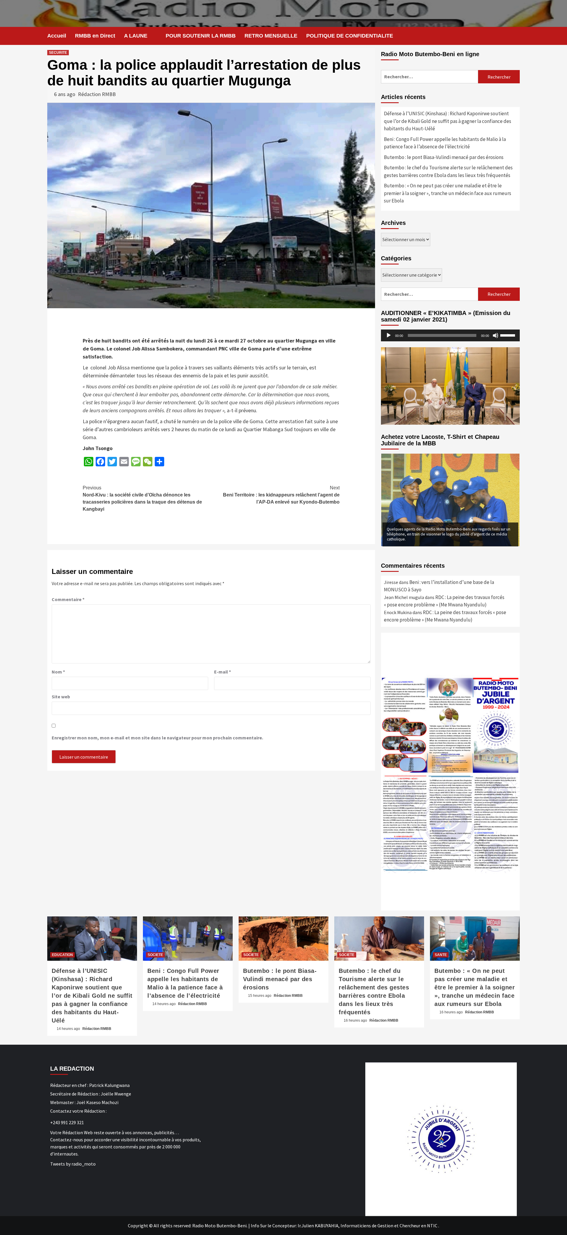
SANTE (441, 955)
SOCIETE (155, 955)
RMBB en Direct (95, 36)
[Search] (516, 35)
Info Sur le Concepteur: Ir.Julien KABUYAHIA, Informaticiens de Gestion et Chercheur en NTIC (344, 1225)
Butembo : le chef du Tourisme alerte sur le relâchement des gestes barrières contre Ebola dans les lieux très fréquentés (448, 171)
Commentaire (68, 599)
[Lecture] (389, 335)
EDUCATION (62, 955)
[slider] (508, 335)
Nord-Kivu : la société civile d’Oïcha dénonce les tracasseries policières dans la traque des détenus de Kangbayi (142, 498)
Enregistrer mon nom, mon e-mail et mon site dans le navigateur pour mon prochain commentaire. (157, 738)
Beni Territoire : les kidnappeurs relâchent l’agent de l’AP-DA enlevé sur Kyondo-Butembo (281, 494)
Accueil (56, 36)
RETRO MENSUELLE (271, 36)
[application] (450, 335)
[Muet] (495, 335)
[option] (450, 499)
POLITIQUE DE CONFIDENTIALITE (349, 36)
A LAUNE (135, 36)
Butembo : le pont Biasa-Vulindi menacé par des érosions (444, 157)
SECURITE (58, 53)
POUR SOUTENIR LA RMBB (201, 36)
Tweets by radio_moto (73, 1164)
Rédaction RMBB (97, 94)
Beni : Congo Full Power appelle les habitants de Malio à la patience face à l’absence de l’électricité (445, 143)
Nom (58, 672)
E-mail (222, 672)
